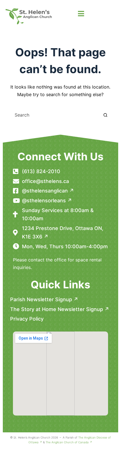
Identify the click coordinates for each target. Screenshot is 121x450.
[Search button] (105, 115)
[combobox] (55, 114)
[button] (81, 13)
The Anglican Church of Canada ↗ (69, 442)
